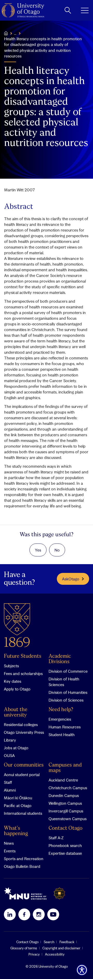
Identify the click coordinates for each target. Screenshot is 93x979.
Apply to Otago (17, 689)
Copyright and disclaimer (61, 948)
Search (49, 942)
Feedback (66, 942)
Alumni (10, 790)
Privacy (34, 954)
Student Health (62, 735)
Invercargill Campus (66, 811)
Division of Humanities (68, 692)
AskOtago (70, 579)
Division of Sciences (66, 700)
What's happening (16, 831)
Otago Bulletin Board (22, 866)
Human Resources (65, 727)
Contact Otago (65, 828)
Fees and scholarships (23, 673)
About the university (15, 712)
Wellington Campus (65, 803)
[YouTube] (53, 914)
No (57, 550)
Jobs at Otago (16, 748)
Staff (8, 782)
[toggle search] (67, 10)
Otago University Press (24, 732)
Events (10, 851)
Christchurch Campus (68, 788)
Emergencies (60, 719)
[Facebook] (24, 914)
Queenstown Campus (68, 819)
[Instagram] (39, 914)
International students (23, 813)
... (15, 33)
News (9, 843)
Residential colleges (21, 724)
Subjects (11, 666)
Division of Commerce (68, 671)
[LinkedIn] (10, 914)
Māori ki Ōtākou (18, 798)
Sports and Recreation (23, 859)
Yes (38, 550)
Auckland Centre (63, 780)
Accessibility (55, 954)
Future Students (22, 656)
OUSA (9, 755)
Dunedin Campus (64, 795)
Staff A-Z (56, 838)
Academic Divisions (60, 659)
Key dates (12, 681)
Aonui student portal (22, 774)
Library (10, 740)
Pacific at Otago (18, 805)
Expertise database (65, 853)
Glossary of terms (23, 948)
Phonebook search (65, 845)
